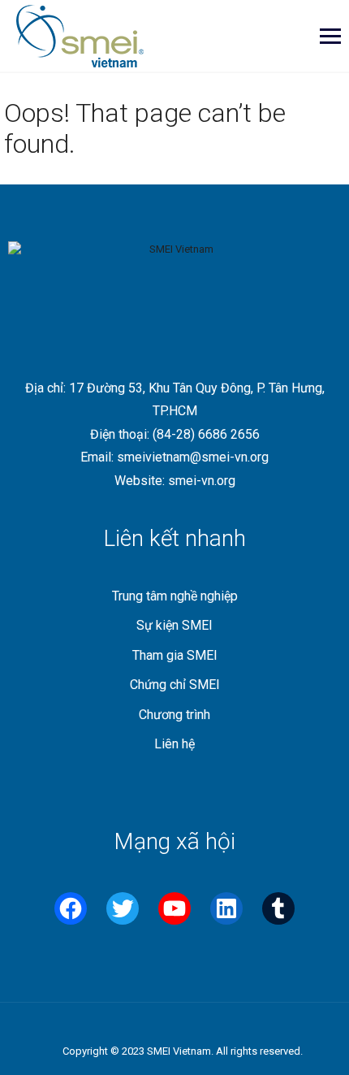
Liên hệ (174, 744)
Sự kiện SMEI (174, 625)
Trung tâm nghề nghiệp (175, 596)
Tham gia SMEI (175, 655)
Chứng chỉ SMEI (175, 684)
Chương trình (174, 714)
